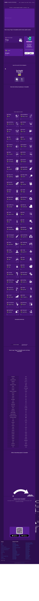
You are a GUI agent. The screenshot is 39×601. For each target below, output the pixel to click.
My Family (25, 7)
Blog (25, 2)
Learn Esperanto (28, 546)
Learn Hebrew (14, 550)
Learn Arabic (14, 543)
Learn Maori (27, 554)
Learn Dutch (14, 546)
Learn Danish (27, 545)
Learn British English (15, 544)
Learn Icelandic (28, 551)
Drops (19, 2)
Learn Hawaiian (28, 549)
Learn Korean (27, 553)
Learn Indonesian (14, 552)
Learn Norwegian (28, 555)
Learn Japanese (14, 553)
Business (30, 2)
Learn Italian (27, 552)
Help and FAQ (3, 558)
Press (2, 553)
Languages (22, 2)
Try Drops (2, 545)
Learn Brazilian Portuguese (29, 543)
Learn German (28, 548)
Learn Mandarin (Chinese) (16, 554)
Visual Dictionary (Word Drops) (5, 548)
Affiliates (2, 557)
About (2, 543)
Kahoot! (27, 2)
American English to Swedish (18, 7)
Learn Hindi (27, 550)
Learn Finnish (27, 547)
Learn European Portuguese (16, 547)
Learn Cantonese (28, 544)
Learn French (14, 548)
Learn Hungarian (14, 551)
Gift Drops (33, 2)
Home (11, 7)
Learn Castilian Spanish (15, 545)
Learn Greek (14, 549)
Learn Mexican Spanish (15, 555)
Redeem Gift (3, 552)
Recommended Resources (4, 549)
